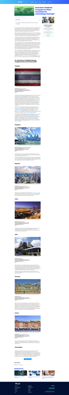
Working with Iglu (17, 387)
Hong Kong (30, 392)
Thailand (29, 388)
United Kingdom (30, 387)
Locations (44, 1)
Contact (49, 1)
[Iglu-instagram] (53, 388)
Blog (15, 392)
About (40, 1)
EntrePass (26, 155)
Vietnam (29, 389)
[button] (39, 19)
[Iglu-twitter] (51, 388)
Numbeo (17, 56)
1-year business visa (36, 192)
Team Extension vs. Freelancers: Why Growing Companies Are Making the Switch (48, 377)
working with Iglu (20, 355)
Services (32, 1)
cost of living (38, 113)
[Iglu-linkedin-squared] (52, 388)
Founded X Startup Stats (25, 55)
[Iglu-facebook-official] (49, 388)
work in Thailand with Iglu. (31, 112)
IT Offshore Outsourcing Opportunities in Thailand (34, 377)
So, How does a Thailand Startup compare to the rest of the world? (27, 22)
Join (36, 1)
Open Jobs (16, 388)
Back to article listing (19, 364)
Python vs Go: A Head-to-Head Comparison (19, 377)
